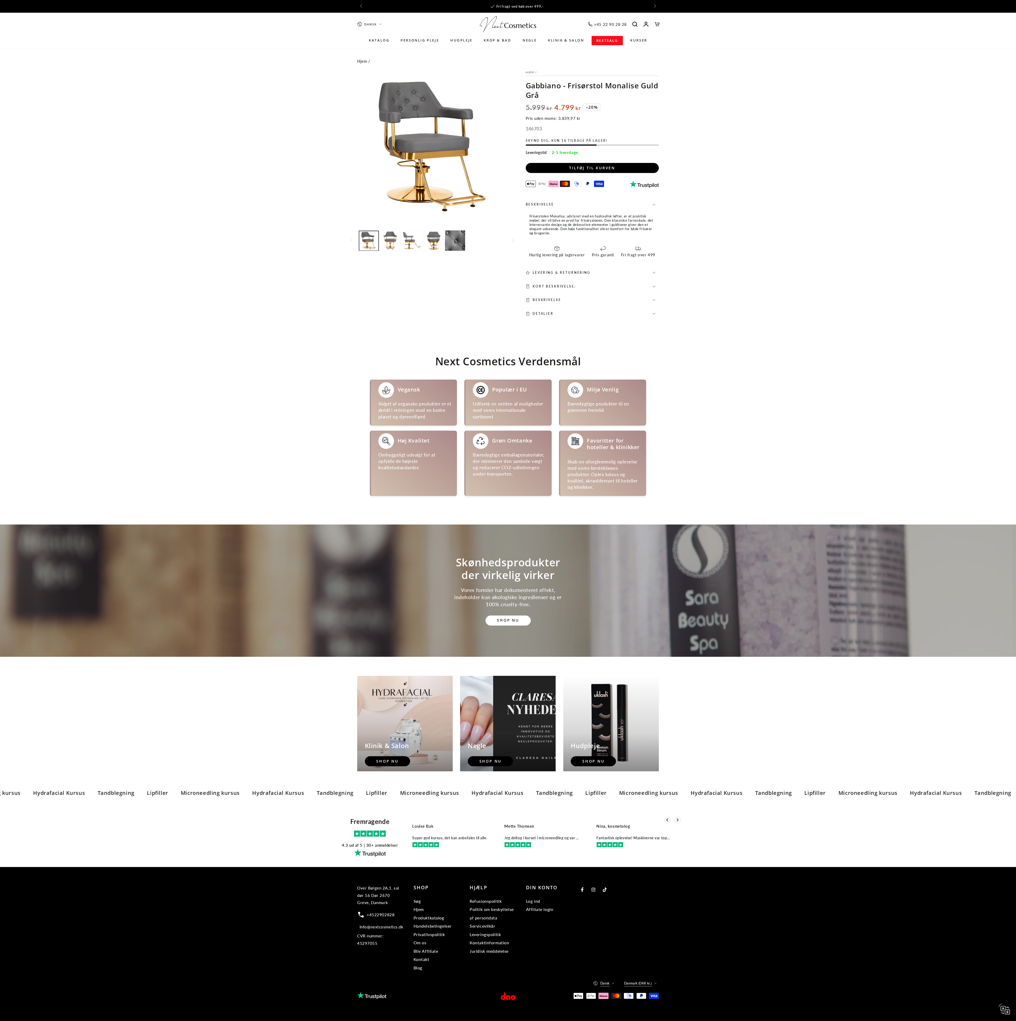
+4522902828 (380, 914)
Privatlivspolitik (429, 934)
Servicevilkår (482, 925)
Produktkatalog (429, 917)
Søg (417, 901)
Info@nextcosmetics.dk (381, 926)
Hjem (362, 61)
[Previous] (667, 820)
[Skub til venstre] (361, 6)
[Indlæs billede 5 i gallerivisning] (455, 240)
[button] (635, 24)
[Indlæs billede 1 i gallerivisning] (369, 240)
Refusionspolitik (486, 901)
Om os (420, 942)
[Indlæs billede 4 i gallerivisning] (434, 240)
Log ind (533, 901)
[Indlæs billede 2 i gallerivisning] (390, 240)
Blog (418, 967)
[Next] (677, 820)
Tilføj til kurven (592, 167)
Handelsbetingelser (433, 925)
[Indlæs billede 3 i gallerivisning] (412, 240)
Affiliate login (540, 909)
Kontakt (421, 959)
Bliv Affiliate (426, 951)
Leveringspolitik (485, 934)
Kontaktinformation (489, 942)
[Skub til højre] (654, 6)
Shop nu (508, 620)
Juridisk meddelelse (489, 951)
